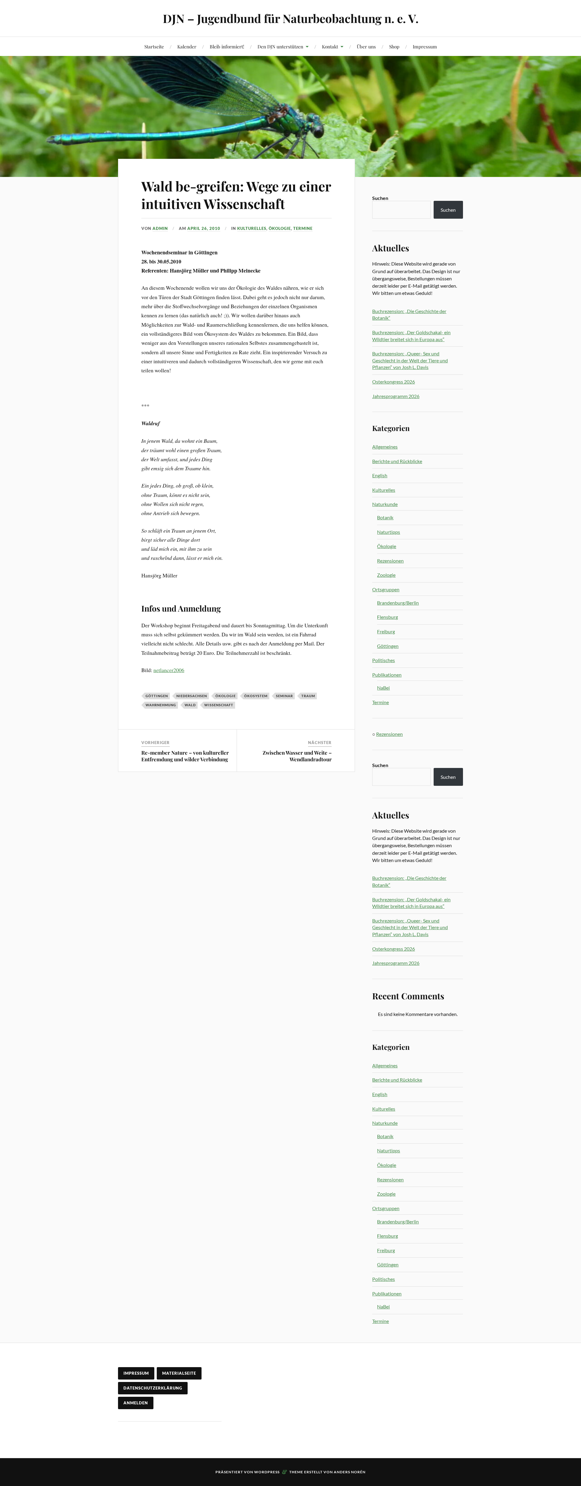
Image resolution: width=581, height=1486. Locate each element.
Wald (190, 705)
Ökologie (280, 228)
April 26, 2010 (203, 228)
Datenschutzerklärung (152, 1388)
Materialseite (179, 1373)
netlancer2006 (168, 670)
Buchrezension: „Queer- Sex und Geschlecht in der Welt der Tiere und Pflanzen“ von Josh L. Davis (410, 360)
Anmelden (135, 1402)
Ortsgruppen (385, 589)
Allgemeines (385, 446)
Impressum (425, 46)
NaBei (383, 688)
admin (160, 228)
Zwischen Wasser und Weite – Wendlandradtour (297, 756)
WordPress (267, 1472)
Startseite (154, 46)
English (379, 475)
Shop (394, 46)
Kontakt (330, 46)
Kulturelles (251, 228)
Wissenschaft (218, 705)
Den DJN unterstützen (280, 46)
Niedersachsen (191, 696)
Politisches (383, 660)
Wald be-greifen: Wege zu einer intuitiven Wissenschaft (236, 194)
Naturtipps (388, 532)
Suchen (380, 198)
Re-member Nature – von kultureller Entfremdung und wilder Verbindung (185, 756)
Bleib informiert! (227, 46)
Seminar (284, 696)
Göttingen (157, 696)
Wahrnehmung (161, 705)
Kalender (186, 46)
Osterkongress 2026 (393, 381)
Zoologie (386, 575)
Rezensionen (390, 560)
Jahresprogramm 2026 (395, 396)
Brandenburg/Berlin (398, 603)
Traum (308, 696)
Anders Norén (350, 1472)
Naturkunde (385, 504)
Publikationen (387, 675)
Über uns (366, 46)
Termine (303, 228)
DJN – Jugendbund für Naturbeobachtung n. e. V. (291, 18)
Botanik (385, 517)
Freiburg (386, 631)
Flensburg (387, 617)
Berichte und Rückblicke (397, 461)
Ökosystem (256, 696)
